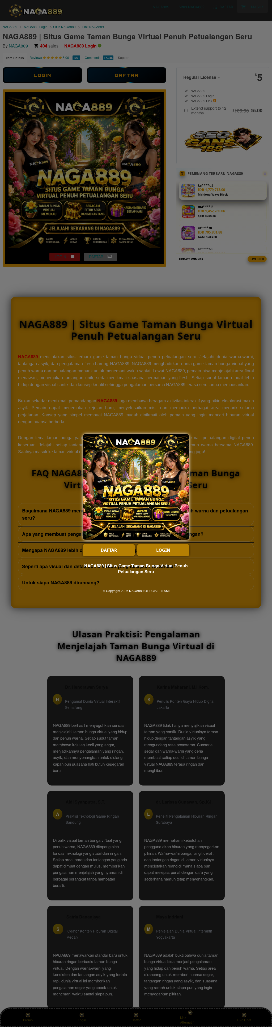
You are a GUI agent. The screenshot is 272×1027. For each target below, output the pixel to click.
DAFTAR (109, 550)
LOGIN (163, 550)
